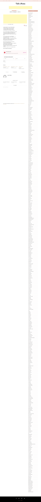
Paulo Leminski (29, 399)
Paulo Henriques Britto (30, 398)
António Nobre (29, 85)
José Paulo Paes (30, 287)
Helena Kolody (29, 245)
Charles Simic (29, 146)
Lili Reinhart (29, 312)
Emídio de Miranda (30, 183)
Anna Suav (29, 69)
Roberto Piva (29, 421)
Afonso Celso (29, 23)
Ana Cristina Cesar (30, 55)
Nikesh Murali (29, 376)
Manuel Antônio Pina (30, 335)
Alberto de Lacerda (30, 31)
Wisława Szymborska (30, 485)
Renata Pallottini (30, 414)
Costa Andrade (29, 156)
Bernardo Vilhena (30, 108)
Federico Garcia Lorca (30, 200)
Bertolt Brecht (29, 109)
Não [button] (20, 58)
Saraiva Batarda (29, 436)
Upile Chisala (29, 463)
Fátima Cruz (29, 199)
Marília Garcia (29, 347)
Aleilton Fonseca (30, 35)
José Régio (29, 288)
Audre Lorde (29, 96)
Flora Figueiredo (30, 211)
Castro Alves (29, 136)
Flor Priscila (29, 210)
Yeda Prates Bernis (30, 486)
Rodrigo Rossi (29, 423)
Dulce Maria (29, 171)
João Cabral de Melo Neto (30, 271)
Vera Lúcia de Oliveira (30, 465)
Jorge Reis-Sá (29, 283)
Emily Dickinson (29, 187)
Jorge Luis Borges (30, 282)
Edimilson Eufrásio (30, 174)
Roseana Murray (30, 425)
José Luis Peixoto (30, 286)
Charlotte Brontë (30, 147)
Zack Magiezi (29, 490)
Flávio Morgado (29, 209)
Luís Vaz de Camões (30, 326)
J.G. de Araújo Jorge (30, 258)
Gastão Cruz (29, 221)
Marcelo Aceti (29, 338)
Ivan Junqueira (29, 257)
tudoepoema (29, 462)
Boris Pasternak (30, 111)
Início (3, 24)
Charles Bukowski (30, 145)
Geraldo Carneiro (30, 223)
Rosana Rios (29, 424)
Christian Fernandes (30, 149)
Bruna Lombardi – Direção (14, 66)
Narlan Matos (29, 371)
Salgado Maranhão (30, 434)
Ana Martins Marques (30, 59)
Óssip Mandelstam (30, 384)
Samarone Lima (29, 435)
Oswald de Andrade (30, 385)
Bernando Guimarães (30, 107)
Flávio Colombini (30, 208)
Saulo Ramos (29, 437)
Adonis (29, 18)
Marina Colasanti (30, 348)
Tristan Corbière (30, 461)
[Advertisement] (20, 7)
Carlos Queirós (29, 133)
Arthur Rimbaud (30, 94)
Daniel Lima (29, 161)
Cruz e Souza (29, 157)
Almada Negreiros (30, 43)
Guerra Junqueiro (30, 237)
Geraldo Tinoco (29, 225)
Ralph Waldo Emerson (30, 410)
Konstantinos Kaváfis (30, 296)
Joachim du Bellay (30, 270)
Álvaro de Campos (30, 48)
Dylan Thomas (29, 172)
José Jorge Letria (30, 285)
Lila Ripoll (29, 311)
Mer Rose (29, 363)
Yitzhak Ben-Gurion (30, 488)
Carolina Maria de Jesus (30, 134)
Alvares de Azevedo (30, 47)
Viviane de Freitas (30, 472)
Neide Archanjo (29, 374)
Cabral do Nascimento (30, 119)
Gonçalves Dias (29, 233)
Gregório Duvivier (30, 236)
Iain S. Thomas (29, 250)
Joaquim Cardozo (30, 275)
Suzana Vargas (29, 449)
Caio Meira (29, 122)
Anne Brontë (29, 71)
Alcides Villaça (29, 34)
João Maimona (29, 274)
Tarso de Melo (29, 452)
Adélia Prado (29, 17)
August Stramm (29, 97)
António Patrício (30, 86)
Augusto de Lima (30, 98)
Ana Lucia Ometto (30, 57)
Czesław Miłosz (29, 158)
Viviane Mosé (29, 473)
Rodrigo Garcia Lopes (30, 422)
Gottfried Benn (29, 234)
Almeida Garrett (30, 44)
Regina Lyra (29, 412)
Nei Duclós (29, 373)
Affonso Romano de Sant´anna (31, 22)
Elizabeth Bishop (30, 182)
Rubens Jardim (29, 426)
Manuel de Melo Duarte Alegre (31, 337)
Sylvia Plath (29, 450)
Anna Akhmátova (30, 68)
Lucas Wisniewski (30, 322)
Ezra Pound (29, 194)
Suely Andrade (29, 448)
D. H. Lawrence (29, 159)
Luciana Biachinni (30, 323)
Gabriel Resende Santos (30, 219)
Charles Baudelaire (30, 144)
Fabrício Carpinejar (30, 195)
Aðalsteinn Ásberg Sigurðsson (31, 21)
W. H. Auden (29, 475)
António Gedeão (30, 82)
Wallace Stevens (30, 476)
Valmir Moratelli (29, 464)
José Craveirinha (30, 284)
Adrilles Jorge (29, 20)
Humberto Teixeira (30, 249)
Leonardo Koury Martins (30, 309)
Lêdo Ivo (29, 300)
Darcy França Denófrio (30, 162)
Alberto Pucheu (30, 32)
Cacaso (29, 120)
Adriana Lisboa (29, 19)
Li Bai (28, 310)
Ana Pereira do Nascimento (31, 61)
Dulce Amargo (29, 170)
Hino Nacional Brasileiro (30, 248)
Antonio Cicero (29, 81)
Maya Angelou (29, 360)
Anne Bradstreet (30, 70)
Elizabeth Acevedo (30, 181)
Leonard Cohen (29, 308)
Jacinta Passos (29, 259)
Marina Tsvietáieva (30, 349)
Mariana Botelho (30, 346)
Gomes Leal (29, 232)
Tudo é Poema (9, 75)
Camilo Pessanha (30, 123)
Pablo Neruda (29, 387)
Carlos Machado (30, 131)
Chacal (29, 143)
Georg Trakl (29, 222)
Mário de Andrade (30, 351)
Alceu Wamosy (29, 33)
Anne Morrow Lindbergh (30, 72)
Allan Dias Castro (30, 42)
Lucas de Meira (29, 321)
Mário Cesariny (29, 350)
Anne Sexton (29, 73)
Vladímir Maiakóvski (30, 474)
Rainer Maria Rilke (30, 409)
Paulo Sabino (29, 400)
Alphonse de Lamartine (30, 45)
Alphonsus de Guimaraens (31, 46)
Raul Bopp (29, 411)
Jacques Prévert (30, 260)
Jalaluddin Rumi (29, 261)
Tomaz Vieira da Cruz (30, 459)
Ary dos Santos (29, 95)
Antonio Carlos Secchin (30, 80)
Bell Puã (29, 106)
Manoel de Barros (30, 334)
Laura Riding (29, 297)
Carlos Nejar (29, 132)
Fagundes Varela (30, 198)
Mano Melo (29, 333)
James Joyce (29, 262)
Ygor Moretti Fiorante (30, 487)
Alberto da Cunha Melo (30, 30)
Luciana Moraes (29, 324)
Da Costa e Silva (30, 160)
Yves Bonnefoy (29, 489)
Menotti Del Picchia (30, 362)
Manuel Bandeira (30, 336)
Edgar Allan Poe (29, 173)
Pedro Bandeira (29, 401)
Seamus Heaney (30, 438)
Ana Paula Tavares (30, 60)
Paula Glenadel (29, 396)
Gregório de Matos (30, 235)
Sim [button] (9, 58)
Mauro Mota (29, 359)
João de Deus (29, 272)
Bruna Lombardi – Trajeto (6, 66)
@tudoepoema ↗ (24, 52)
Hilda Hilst (29, 247)
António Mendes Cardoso (31, 84)
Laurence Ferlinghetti (30, 299)
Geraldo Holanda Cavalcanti (31, 224)
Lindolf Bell (29, 313)
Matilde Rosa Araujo (30, 358)
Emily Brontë (29, 186)
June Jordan (29, 295)
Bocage (29, 110)
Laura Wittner (29, 298)
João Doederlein (30, 273)
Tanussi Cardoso (30, 451)
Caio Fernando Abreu (30, 121)
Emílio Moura (29, 185)
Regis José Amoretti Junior (31, 413)
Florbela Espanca (30, 212)
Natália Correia (29, 372)
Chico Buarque (29, 148)
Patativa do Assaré (30, 389)
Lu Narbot (29, 320)
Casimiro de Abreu (30, 135)
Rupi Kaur (29, 427)
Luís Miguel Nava (30, 325)
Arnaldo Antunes (30, 93)
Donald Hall (29, 169)
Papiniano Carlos (30, 388)
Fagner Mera (29, 197)
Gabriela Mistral (29, 220)
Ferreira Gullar (29, 207)
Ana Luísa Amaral (30, 58)
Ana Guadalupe (29, 56)
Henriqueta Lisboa (30, 246)
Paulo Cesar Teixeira (30, 397)
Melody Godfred (30, 361)
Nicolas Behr (29, 375)
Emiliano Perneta (30, 184)
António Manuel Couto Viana (31, 83)
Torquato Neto (29, 460)
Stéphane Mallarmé (30, 447)
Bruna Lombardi (14, 10)
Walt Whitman (29, 477)
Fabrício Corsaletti (30, 196)
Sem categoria (29, 439)
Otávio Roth (29, 386)
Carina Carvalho (29, 124)
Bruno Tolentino (30, 118)
